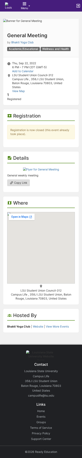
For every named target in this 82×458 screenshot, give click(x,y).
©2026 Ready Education (41, 451)
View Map (18, 91)
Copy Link (20, 182)
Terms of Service (41, 427)
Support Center (41, 438)
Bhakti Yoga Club (22, 42)
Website (38, 326)
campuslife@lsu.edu (41, 395)
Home (41, 411)
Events (41, 416)
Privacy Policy (41, 433)
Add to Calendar (22, 71)
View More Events (57, 326)
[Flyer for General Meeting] (41, 169)
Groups (41, 422)
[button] (8, 5)
